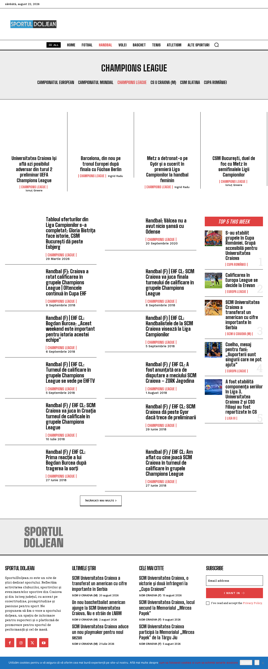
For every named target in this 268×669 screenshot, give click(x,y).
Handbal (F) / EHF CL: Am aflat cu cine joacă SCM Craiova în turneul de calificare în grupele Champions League (169, 463)
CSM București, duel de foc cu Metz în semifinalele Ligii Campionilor (234, 166)
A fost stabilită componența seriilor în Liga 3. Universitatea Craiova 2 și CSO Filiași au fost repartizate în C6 (244, 397)
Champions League (132, 82)
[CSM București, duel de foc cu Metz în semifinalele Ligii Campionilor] (234, 135)
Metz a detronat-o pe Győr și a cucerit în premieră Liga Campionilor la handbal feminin (167, 169)
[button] (216, 45)
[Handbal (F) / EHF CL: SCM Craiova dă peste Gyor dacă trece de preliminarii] (123, 417)
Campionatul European (55, 82)
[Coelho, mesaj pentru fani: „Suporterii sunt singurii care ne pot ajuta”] (213, 350)
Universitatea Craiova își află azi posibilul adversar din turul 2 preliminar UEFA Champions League (34, 169)
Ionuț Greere (34, 190)
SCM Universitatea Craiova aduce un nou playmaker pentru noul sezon (100, 632)
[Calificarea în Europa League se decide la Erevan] (213, 280)
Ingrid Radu (115, 176)
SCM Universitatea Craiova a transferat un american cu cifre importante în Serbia (242, 314)
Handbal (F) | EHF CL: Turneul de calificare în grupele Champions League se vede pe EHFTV (70, 372)
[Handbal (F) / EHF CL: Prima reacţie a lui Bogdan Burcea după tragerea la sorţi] (23, 463)
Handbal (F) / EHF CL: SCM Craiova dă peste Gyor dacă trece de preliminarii (171, 412)
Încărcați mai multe (99, 500)
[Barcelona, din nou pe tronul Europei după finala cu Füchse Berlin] (101, 135)
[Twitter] (32, 642)
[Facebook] (9, 642)
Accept (246, 662)
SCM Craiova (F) (150, 595)
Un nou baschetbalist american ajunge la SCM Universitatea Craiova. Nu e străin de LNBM (98, 607)
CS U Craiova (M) (163, 82)
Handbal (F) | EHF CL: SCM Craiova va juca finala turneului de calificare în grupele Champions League (170, 282)
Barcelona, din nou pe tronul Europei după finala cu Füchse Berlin (100, 163)
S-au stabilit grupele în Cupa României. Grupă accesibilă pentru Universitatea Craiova (241, 245)
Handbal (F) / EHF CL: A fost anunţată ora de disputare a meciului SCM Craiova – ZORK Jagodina (171, 372)
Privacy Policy (252, 603)
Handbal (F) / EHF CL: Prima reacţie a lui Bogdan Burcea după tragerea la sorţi (66, 460)
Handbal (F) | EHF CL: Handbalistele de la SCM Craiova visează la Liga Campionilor (169, 326)
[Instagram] (21, 642)
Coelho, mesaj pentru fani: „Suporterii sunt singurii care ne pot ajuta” (243, 355)
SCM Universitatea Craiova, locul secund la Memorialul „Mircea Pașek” (167, 607)
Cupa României (215, 82)
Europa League (236, 291)
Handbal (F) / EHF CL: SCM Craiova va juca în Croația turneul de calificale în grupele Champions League (71, 416)
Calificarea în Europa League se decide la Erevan (241, 280)
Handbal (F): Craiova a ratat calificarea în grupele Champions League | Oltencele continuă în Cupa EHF (67, 282)
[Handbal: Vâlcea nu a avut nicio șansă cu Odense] (123, 231)
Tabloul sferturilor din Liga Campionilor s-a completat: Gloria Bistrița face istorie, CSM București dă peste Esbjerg (70, 233)
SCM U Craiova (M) (239, 334)
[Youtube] (43, 642)
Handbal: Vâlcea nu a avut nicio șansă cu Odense (166, 226)
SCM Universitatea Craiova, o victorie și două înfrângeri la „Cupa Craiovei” (163, 583)
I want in (232, 593)
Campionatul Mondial (95, 82)
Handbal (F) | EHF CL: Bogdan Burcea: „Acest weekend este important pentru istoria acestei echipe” (70, 329)
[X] (263, 663)
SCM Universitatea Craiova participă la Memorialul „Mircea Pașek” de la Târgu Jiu (166, 632)
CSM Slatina (190, 82)
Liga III (231, 418)
